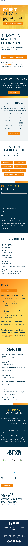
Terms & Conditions (14, 537)
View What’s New (14, 92)
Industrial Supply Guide (14, 532)
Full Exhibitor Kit (7, 162)
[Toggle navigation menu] (26, 2)
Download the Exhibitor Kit (9, 291)
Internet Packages (20, 166)
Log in (15, 528)
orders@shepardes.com (7, 335)
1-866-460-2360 (15, 536)
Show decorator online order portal (14, 174)
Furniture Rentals (7, 166)
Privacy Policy (22, 536)
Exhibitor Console (6, 64)
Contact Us (7, 528)
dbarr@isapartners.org (6, 325)
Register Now (7, 485)
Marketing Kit (14, 530)
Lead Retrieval (20, 162)
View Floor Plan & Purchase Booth (13, 23)
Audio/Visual (8, 170)
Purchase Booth (14, 134)
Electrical (20, 170)
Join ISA (21, 528)
